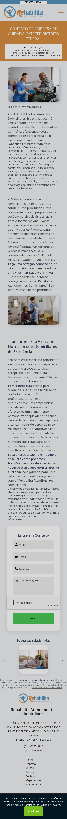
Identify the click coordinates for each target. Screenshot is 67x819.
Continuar (33, 811)
